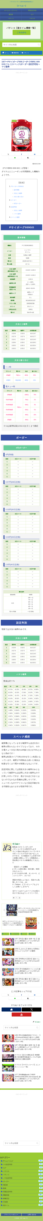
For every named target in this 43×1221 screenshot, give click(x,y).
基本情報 (16, 190)
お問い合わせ (32, 1214)
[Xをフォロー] (16, 897)
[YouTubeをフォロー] (19, 897)
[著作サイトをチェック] (13, 897)
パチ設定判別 (15, 934)
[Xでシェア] (8, 154)
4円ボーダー (18, 203)
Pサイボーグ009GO (17, 186)
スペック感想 (15, 217)
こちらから (21, 32)
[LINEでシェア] (14, 158)
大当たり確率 (18, 193)
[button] (39, 45)
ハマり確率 (17, 214)
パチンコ (6, 934)
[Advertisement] (21, 95)
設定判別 (14, 207)
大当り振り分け (19, 196)
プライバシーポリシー (11, 1214)
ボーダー (14, 200)
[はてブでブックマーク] (34, 154)
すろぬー (16, 844)
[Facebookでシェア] (21, 154)
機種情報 (32, 934)
